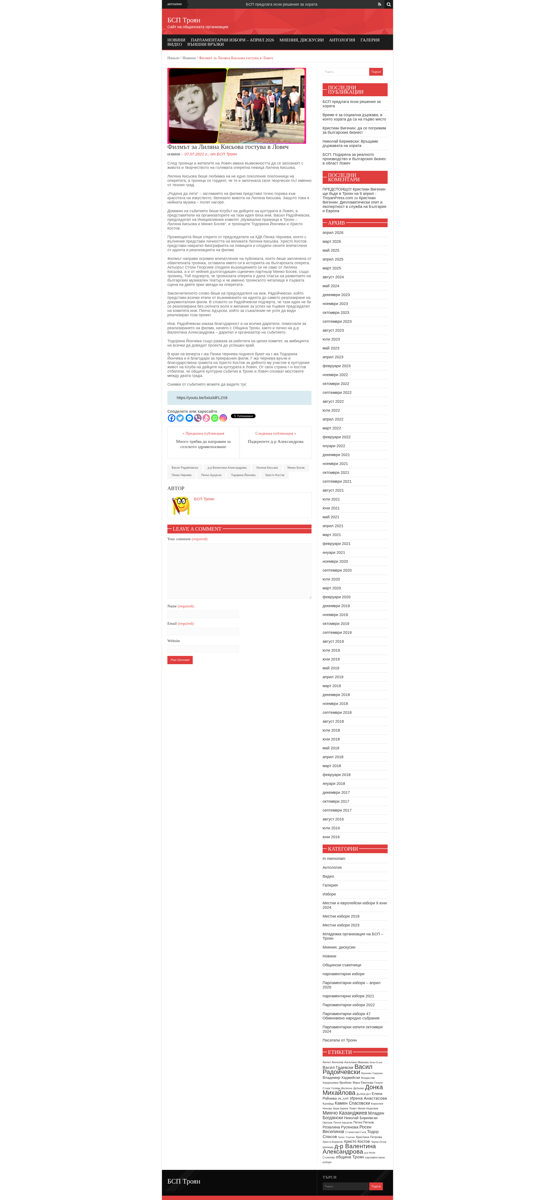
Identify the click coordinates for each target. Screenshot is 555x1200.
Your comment (187, 539)
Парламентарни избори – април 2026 (232, 40)
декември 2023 (336, 295)
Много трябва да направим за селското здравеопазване (203, 444)
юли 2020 (331, 579)
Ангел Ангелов (333, 1062)
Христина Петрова (369, 1137)
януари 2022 (334, 446)
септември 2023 (337, 321)
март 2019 (332, 686)
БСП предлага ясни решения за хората (281, 4)
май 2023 (331, 348)
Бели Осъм (376, 1062)
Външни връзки (205, 44)
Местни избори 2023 (341, 925)
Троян (341, 1137)
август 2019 (333, 641)
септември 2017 (337, 810)
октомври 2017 (336, 801)
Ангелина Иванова (356, 1062)
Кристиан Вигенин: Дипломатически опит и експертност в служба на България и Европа (354, 204)
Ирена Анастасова (368, 1098)
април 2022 (333, 419)
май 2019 (331, 668)
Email (180, 623)
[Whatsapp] (215, 418)
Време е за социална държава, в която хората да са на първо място (354, 117)
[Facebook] (171, 418)
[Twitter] (180, 418)
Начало (173, 58)
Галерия (370, 40)
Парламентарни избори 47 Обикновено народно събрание (351, 1016)
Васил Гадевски (338, 1067)
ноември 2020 (335, 561)
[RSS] (379, 4)
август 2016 (333, 819)
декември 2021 (336, 455)
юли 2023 (331, 339)
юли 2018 (331, 730)
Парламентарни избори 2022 (349, 1005)
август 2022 (333, 401)
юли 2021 (331, 499)
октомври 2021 (336, 472)
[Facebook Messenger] (189, 418)
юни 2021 (331, 508)
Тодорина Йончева (243, 475)
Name (180, 606)
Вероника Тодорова (372, 1073)
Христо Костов (274, 475)
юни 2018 (331, 739)
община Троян (350, 1157)
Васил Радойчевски (185, 467)
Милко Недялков (368, 1108)
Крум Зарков (340, 1108)
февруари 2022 (337, 437)
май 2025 (331, 250)
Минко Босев (296, 467)
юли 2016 (331, 828)
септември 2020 (337, 570)
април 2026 (333, 232)
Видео (174, 44)
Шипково (328, 1147)
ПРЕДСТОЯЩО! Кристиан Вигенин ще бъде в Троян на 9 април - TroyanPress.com (354, 193)
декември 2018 (336, 695)
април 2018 (333, 757)
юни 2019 (331, 659)
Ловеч (353, 1108)
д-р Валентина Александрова (227, 467)
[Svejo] (206, 418)
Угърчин (350, 1137)
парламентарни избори (343, 974)
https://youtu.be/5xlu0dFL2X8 (202, 398)
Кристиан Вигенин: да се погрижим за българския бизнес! (354, 130)
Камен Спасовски (352, 1103)
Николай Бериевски (361, 1118)
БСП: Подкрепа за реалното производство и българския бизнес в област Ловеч (354, 158)
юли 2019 (331, 650)
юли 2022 (331, 410)
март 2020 (332, 588)
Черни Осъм (378, 1141)
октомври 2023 (336, 312)
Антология (342, 40)
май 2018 (331, 748)
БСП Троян (183, 20)
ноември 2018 (335, 703)
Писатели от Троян (340, 1040)
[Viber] (198, 418)
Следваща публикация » (275, 433)
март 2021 (332, 535)
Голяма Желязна (341, 1088)
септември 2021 (337, 481)
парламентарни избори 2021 (348, 996)
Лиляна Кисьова (267, 467)
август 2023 (333, 330)
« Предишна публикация (203, 433)
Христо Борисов (333, 1141)
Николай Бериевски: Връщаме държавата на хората (350, 143)
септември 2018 (337, 712)
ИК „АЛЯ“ (343, 1098)
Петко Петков (363, 1122)
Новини (176, 40)
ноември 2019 (335, 615)
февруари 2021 (337, 543)
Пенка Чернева (181, 475)
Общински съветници (342, 965)
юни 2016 (331, 837)
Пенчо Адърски (211, 475)
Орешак (327, 1122)
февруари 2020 (337, 597)
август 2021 (333, 490)
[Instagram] (223, 418)
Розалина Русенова (340, 1127)
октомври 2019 (336, 623)
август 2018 (333, 721)
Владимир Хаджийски (341, 1077)
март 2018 (332, 766)
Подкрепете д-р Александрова (276, 441)
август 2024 (333, 277)
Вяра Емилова (363, 1082)
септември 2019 (337, 632)
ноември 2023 (335, 304)
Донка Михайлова (353, 1090)
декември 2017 (336, 792)
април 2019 (333, 677)
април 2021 (333, 526)
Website (173, 641)
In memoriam (334, 858)
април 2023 (333, 357)
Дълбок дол (363, 1094)
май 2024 (331, 286)
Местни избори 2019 (341, 916)
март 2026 (332, 241)
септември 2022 (337, 392)
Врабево (346, 1082)
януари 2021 (334, 552)
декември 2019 (336, 606)
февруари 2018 (337, 775)
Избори (329, 894)
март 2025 (332, 268)
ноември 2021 (335, 463)
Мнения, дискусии (301, 40)
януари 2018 (334, 783)
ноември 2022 (335, 375)
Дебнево (358, 1088)
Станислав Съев (355, 1132)
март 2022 (332, 428)
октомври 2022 (336, 384)
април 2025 (333, 259)
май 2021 (331, 517)
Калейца (328, 1103)
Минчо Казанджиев (345, 1113)
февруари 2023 (337, 366)
